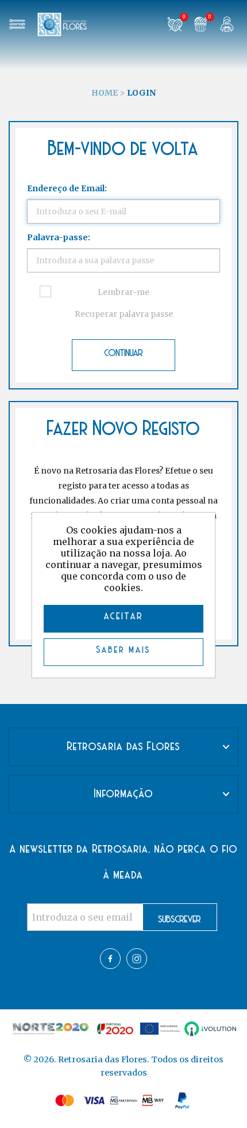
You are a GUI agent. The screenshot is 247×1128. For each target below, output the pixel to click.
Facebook (110, 958)
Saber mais (124, 650)
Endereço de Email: (67, 188)
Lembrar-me (123, 292)
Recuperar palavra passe (124, 314)
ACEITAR (124, 617)
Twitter (136, 958)
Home (104, 93)
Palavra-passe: (58, 237)
